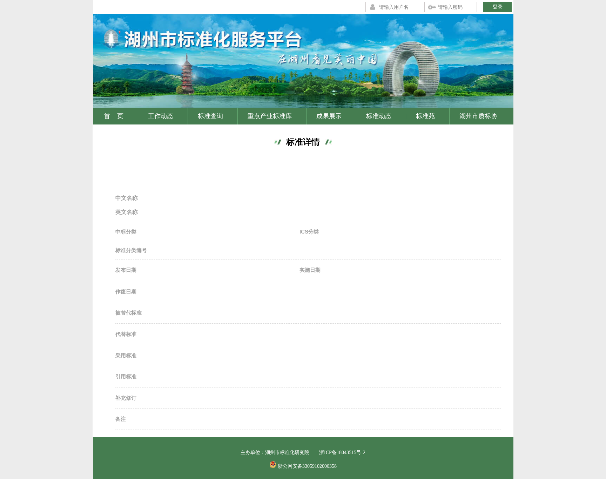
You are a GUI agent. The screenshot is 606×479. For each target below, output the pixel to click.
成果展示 (329, 116)
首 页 (113, 116)
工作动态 (160, 116)
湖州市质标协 (478, 116)
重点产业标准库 (270, 116)
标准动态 (378, 116)
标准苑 (425, 116)
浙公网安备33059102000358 (307, 466)
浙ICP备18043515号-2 (342, 452)
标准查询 (210, 116)
